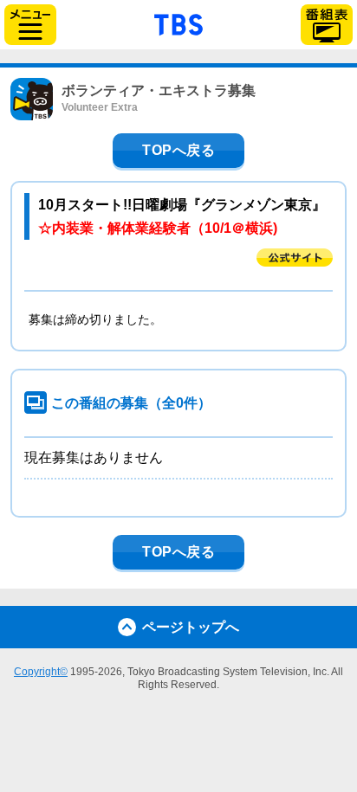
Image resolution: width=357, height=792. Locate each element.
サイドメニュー (30, 24)
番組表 (327, 24)
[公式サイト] (294, 257)
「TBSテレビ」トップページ (178, 22)
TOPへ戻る (178, 150)
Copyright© (41, 672)
